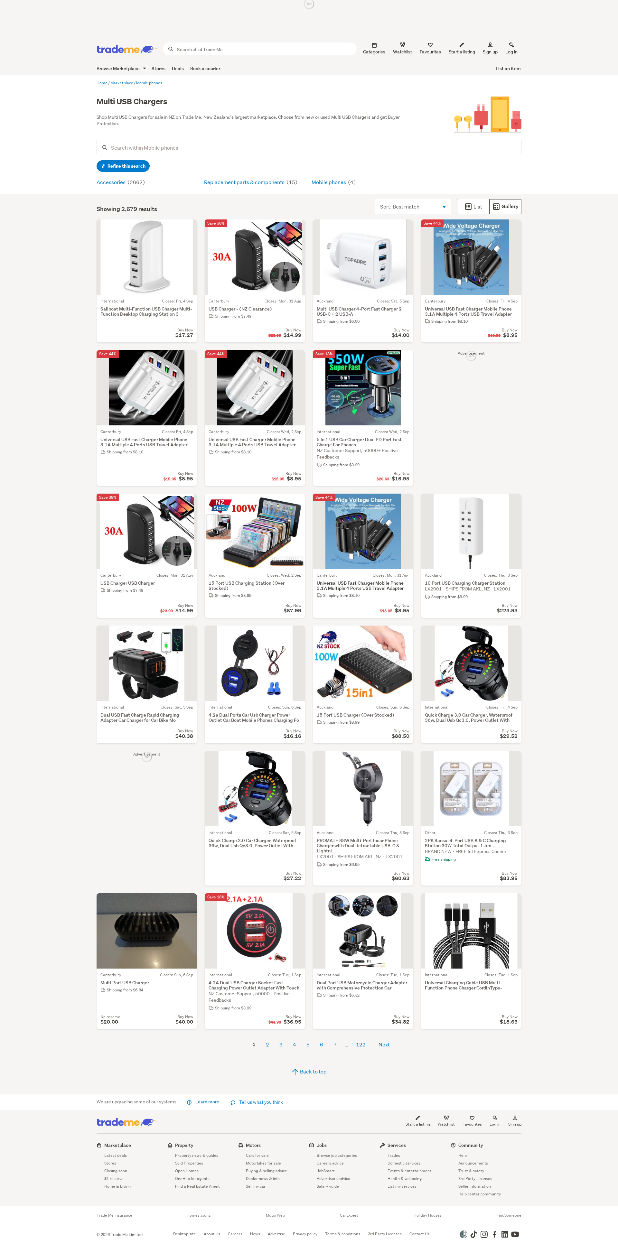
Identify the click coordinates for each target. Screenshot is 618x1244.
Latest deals (115, 1155)
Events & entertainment (409, 1171)
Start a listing (418, 1124)
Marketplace (117, 1145)
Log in (511, 52)
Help (462, 1155)
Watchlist (446, 1124)
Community (470, 1145)
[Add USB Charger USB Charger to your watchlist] (188, 503)
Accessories (111, 182)
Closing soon (115, 1171)
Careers (235, 1234)
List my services (402, 1186)
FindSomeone (509, 1215)
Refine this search (126, 166)
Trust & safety (471, 1171)
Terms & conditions (342, 1234)
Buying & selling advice (266, 1171)
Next (384, 1044)
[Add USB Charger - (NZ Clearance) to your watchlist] (296, 228)
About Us (212, 1234)
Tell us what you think (260, 1102)
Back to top (313, 1071)
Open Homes (187, 1171)
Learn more (207, 1102)
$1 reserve (114, 1178)
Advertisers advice (333, 1178)
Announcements (473, 1163)
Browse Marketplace (119, 68)
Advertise (276, 1234)
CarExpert (349, 1215)
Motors (253, 1145)
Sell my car (256, 1186)
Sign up (490, 52)
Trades (394, 1155)
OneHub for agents (192, 1178)
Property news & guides (196, 1155)
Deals (178, 68)
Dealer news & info (263, 1178)
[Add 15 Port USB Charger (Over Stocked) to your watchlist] (404, 635)
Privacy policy (305, 1234)
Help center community (479, 1194)
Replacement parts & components (245, 182)
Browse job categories (337, 1155)
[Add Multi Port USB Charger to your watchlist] (188, 902)
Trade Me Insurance (114, 1215)
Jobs (322, 1145)
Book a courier (205, 68)
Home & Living (117, 1186)
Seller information (474, 1186)
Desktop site (184, 1234)
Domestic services (404, 1163)
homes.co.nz (199, 1215)
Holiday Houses (428, 1215)
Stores (158, 68)
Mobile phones (329, 182)
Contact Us (419, 1234)
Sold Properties (189, 1163)
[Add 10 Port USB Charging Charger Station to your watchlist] (512, 503)
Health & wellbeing (405, 1178)
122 (361, 1044)
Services (397, 1145)
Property (184, 1145)
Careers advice (330, 1163)
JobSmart (326, 1171)
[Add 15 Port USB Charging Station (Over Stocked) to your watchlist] (296, 503)
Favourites (472, 1124)
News (255, 1234)
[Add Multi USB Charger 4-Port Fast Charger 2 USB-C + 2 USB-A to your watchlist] (404, 228)
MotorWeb (275, 1215)
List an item (508, 68)
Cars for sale (257, 1155)
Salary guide (328, 1186)
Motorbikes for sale (263, 1163)
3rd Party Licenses (475, 1178)
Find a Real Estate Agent (197, 1186)
